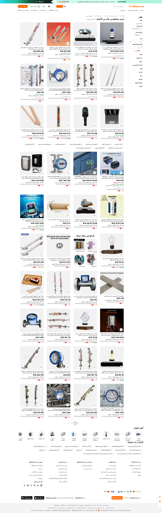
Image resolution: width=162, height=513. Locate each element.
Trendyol (99, 505)
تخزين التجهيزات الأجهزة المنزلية (83, 148)
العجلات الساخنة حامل (119, 450)
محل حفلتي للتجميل (67, 450)
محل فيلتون (41, 450)
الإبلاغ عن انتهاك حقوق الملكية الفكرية (58, 478)
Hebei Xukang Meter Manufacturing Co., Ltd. (85, 98)
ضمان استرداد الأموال (111, 468)
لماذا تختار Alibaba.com (135, 465)
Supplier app (79, 498)
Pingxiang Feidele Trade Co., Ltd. (115, 189)
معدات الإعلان (98, 16)
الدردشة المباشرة (62, 468)
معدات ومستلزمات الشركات (111, 16)
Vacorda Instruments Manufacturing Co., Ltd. (32, 99)
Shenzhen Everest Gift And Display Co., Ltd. (112, 57)
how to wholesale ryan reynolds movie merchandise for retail (97, 453)
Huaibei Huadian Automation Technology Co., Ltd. (58, 58)
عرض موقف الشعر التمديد (134, 450)
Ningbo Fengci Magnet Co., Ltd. (62, 265)
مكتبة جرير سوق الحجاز (91, 450)
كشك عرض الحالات (86, 446)
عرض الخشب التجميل (60, 144)
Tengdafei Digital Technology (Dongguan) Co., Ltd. (32, 228)
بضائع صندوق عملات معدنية (75, 144)
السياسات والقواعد (111, 481)
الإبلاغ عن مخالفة (63, 481)
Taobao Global (88, 505)
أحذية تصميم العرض (29, 144)
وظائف (139, 475)
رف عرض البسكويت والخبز (40, 446)
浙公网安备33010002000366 (108, 510)
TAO (94, 505)
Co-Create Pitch (136, 468)
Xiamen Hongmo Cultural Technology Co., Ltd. (85, 226)
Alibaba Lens (134, 498)
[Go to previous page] (78, 423)
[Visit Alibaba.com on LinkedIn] (38, 485)
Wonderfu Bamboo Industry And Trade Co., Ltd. (58, 137)
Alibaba (122, 16)
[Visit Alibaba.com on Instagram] (31, 485)
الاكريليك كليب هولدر (99, 148)
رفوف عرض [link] (89, 16)
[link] (160, 497)
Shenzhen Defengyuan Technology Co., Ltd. (112, 138)
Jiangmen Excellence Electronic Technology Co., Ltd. (85, 54)
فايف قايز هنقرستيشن (53, 450)
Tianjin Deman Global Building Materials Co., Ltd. (85, 184)
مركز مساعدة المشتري (61, 465)
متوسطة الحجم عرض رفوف (44, 144)
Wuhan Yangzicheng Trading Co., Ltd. (60, 226)
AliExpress (57, 505)
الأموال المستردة (63, 475)
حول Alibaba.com (136, 462)
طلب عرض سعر (88, 468)
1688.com (63, 505)
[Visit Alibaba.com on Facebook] (41, 485)
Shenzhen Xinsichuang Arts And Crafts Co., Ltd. (32, 137)
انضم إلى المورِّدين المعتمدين (35, 475)
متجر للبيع (79, 450)
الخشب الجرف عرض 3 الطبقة (115, 148)
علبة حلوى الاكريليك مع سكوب (134, 446)
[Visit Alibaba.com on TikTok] (24, 485)
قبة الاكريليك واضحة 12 (105, 450)
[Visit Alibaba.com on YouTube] (28, 485)
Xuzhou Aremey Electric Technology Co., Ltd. (32, 184)
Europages (105, 505)
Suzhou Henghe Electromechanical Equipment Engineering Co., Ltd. (58, 98)
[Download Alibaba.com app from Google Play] (26, 498)
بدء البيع (40, 468)
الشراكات (40, 478)
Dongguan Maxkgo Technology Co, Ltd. (87, 137)
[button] (65, 6)
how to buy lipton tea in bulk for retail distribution (128, 453)
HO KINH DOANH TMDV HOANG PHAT (114, 95)
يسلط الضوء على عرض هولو (71, 446)
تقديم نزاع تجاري (63, 472)
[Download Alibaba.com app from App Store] (39, 498)
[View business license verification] (96, 510)
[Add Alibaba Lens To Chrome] (117, 498)
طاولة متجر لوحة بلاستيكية (100, 446)
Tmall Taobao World (73, 505)
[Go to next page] (65, 423)
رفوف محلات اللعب (106, 144)
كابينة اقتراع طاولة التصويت (117, 446)
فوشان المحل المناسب (55, 446)
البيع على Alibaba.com (36, 465)
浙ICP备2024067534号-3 (124, 510)
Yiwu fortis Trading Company (62, 184)
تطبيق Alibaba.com (51, 498)
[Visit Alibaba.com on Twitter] (35, 485)
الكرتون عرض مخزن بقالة (91, 144)
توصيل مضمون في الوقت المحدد (108, 472)
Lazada (81, 505)
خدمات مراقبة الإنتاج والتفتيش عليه (107, 478)
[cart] (43, 6)
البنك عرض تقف (118, 144)
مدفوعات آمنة (112, 465)
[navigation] (134, 219)
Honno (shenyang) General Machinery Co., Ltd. (32, 54)
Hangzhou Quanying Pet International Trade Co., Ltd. (112, 226)
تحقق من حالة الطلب (37, 472)
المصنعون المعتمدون (87, 465)
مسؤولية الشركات (136, 472)
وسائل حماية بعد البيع (111, 475)
